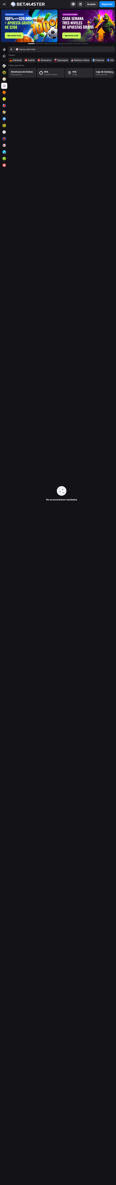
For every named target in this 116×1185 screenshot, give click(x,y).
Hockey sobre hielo (27, 49)
